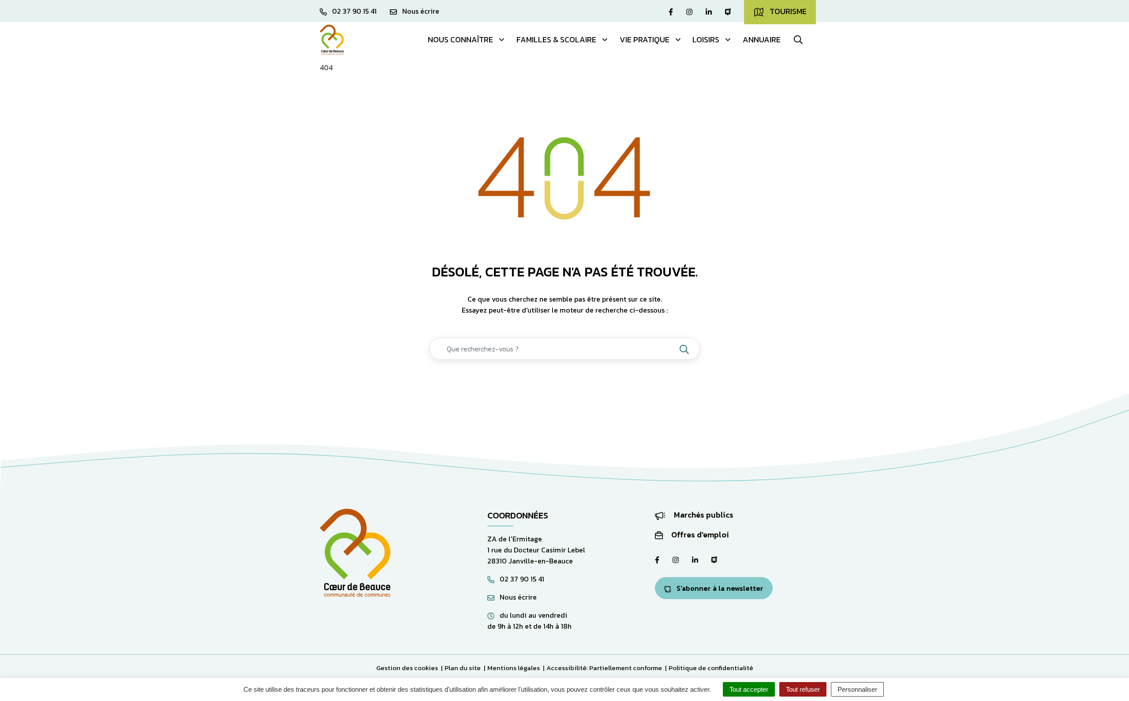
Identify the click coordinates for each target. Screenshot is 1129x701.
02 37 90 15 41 (521, 579)
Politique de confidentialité (711, 668)
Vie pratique (644, 39)
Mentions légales (513, 668)
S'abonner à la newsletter (719, 588)
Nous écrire (517, 597)
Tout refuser (803, 689)
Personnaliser (857, 689)
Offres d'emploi (699, 535)
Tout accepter (748, 689)
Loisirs (705, 39)
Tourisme (787, 11)
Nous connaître (460, 39)
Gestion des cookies (407, 668)
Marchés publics (702, 515)
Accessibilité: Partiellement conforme (604, 668)
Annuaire (762, 39)
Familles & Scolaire (556, 39)
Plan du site (463, 668)
